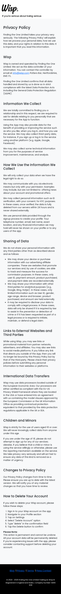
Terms (30, 571)
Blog (12, 571)
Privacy (21, 571)
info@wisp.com (21, 73)
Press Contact (43, 571)
